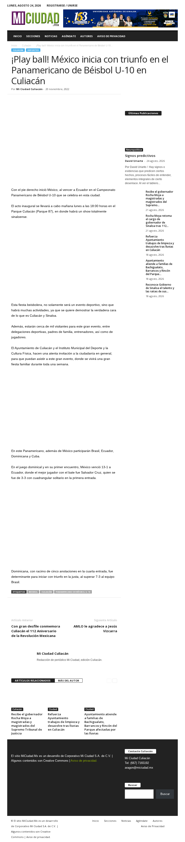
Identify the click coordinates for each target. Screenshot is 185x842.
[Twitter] (174, 5)
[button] (171, 36)
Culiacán (26, 45)
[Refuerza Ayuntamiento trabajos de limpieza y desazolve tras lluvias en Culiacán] (64, 699)
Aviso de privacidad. (84, 760)
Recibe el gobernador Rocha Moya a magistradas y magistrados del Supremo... (159, 198)
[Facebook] (167, 5)
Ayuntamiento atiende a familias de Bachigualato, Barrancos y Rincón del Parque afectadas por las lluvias (100, 723)
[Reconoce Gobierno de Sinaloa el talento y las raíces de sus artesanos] (134, 289)
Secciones (33, 36)
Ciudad (53, 709)
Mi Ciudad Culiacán (29, 89)
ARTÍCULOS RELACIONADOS (33, 680)
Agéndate (69, 36)
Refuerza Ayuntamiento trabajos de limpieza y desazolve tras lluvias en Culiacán (64, 721)
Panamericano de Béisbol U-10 (73, 591)
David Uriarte (134, 161)
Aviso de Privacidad (111, 36)
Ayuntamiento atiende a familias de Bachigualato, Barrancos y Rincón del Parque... (159, 267)
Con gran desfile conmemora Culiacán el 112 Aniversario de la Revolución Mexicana (35, 631)
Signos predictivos (140, 155)
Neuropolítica (134, 149)
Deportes (33, 50)
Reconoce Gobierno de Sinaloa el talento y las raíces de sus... (160, 288)
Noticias (51, 36)
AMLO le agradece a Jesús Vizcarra (95, 628)
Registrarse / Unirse (62, 5)
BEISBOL (33, 591)
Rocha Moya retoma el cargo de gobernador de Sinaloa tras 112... (159, 221)
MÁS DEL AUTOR (68, 680)
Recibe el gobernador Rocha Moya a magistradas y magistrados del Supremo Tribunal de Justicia (27, 723)
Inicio (17, 36)
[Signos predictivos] (149, 135)
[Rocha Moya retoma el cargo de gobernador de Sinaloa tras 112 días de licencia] (134, 221)
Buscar (165, 794)
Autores (86, 36)
